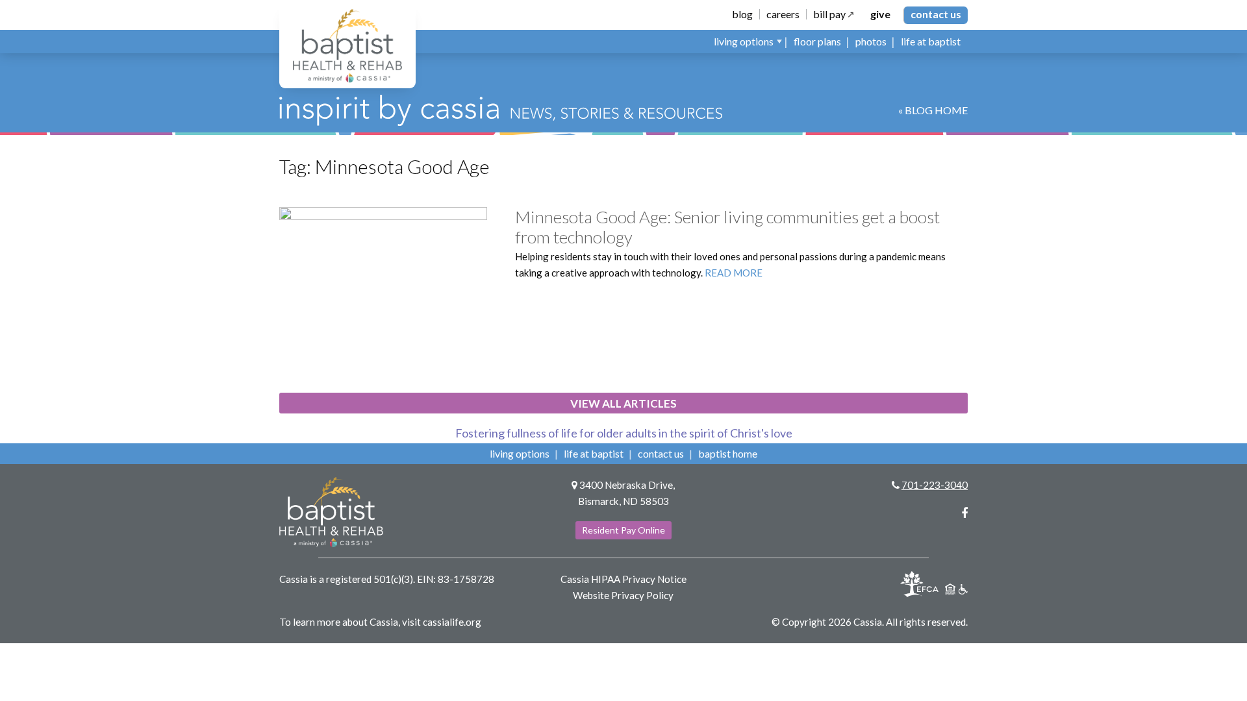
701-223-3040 (934, 485)
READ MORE (733, 272)
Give (880, 14)
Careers (783, 14)
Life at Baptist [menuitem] (931, 41)
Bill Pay (829, 14)
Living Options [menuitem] (744, 41)
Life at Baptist (594, 453)
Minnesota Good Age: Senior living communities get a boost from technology (727, 226)
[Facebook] (964, 513)
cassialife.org (452, 622)
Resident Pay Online (623, 529)
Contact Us (936, 14)
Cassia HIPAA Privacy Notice (623, 579)
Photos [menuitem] (871, 41)
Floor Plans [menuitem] (817, 41)
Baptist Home (727, 453)
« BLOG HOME (933, 110)
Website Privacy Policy (623, 595)
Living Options (519, 453)
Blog (742, 14)
